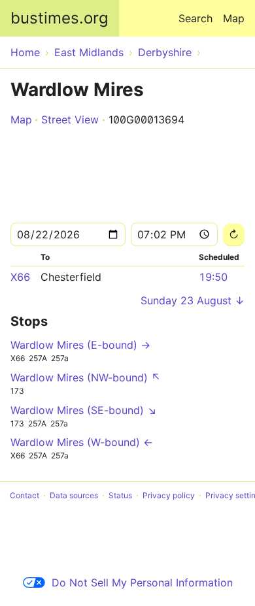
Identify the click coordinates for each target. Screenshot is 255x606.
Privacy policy (169, 495)
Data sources (74, 495)
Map (234, 18)
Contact (24, 495)
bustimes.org (59, 17)
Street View (70, 119)
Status (120, 495)
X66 (20, 276)
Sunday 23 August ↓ (193, 300)
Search (195, 18)
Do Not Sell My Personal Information (142, 582)
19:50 (213, 276)
